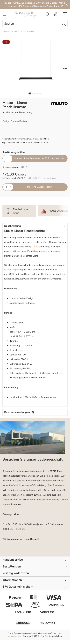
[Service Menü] (46, 15)
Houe (9, 6)
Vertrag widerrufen (15, 573)
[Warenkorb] (65, 15)
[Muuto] (59, 103)
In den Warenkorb (40, 187)
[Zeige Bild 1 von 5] (30, 93)
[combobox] (31, 23)
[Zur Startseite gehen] (26, 15)
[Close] (66, 4)
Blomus (38, 6)
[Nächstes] (65, 69)
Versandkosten (14, 636)
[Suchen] (64, 23)
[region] (35, 69)
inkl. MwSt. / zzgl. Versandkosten (42, 178)
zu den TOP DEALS (15, 2)
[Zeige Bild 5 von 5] (40, 93)
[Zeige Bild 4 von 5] (37, 93)
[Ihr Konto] (55, 15)
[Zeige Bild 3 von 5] (35, 93)
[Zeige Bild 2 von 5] (32, 93)
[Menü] (4, 15)
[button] (35, 226)
